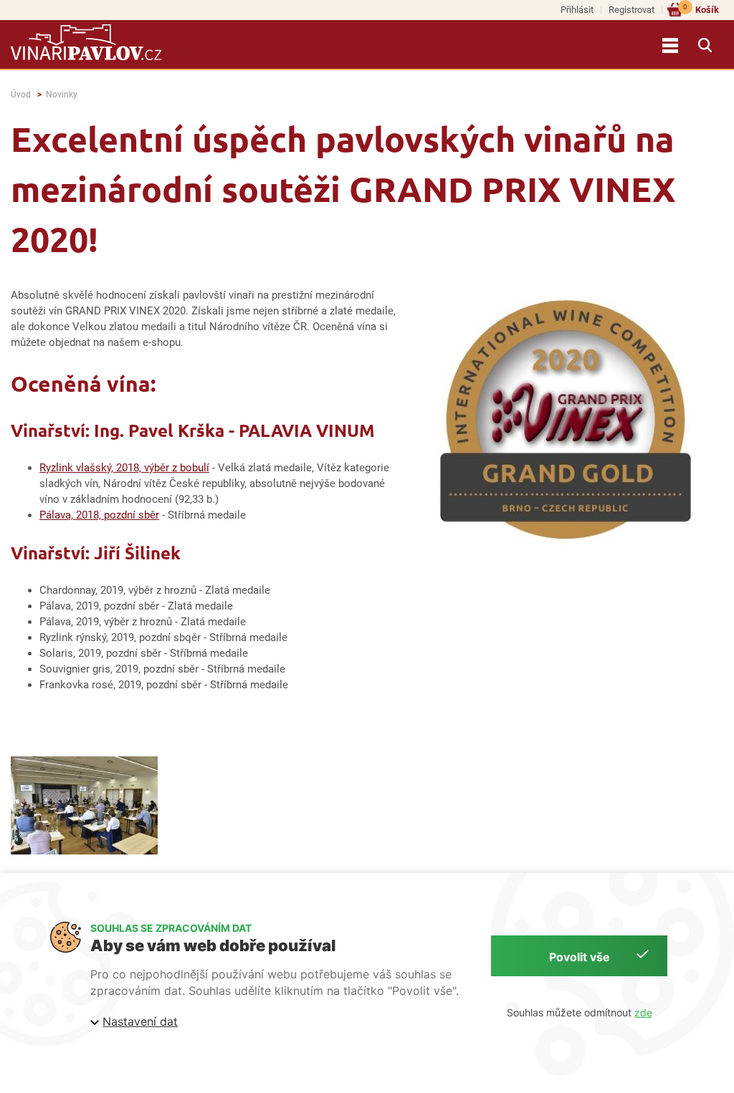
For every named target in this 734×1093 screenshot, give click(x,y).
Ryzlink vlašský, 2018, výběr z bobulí (124, 467)
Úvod (21, 95)
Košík (701, 9)
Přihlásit (577, 9)
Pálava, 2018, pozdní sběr (99, 515)
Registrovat (631, 9)
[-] (84, 805)
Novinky (61, 95)
